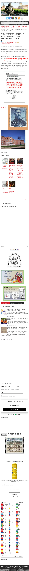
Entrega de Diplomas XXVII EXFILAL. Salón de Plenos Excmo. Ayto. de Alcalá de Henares (12, 171)
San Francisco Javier (16, 28)
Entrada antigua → (23, 199)
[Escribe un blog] (3, 152)
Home (2, 26)
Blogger (22, 568)
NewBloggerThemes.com (23, 570)
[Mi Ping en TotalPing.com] (4, 560)
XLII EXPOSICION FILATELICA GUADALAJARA (5, 192)
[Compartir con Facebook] (6, 152)
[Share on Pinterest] (3, 107)
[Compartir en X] (5, 152)
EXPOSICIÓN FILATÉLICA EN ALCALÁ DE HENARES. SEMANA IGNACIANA (13, 36)
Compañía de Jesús (15, 26)
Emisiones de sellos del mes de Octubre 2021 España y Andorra (17, 319)
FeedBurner (17, 497)
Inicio (15, 199)
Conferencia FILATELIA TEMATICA (4, 167)
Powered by (11, 414)
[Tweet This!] (6, 106)
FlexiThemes (7, 570)
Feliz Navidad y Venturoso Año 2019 (11, 190)
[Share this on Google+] (2, 107)
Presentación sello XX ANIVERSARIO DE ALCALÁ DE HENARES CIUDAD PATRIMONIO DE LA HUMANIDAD (20, 172)
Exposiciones (24, 26)
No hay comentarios (5, 43)
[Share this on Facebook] (4, 106)
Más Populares (5, 303)
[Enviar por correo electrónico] (2, 152)
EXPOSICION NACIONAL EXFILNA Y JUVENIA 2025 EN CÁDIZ (17, 310)
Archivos (20, 303)
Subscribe (14, 409)
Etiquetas (13, 303)
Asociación (7, 26)
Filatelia (3, 28)
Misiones (8, 28)
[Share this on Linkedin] (5, 107)
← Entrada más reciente (6, 199)
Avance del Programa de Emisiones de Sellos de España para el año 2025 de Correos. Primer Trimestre (17, 329)
